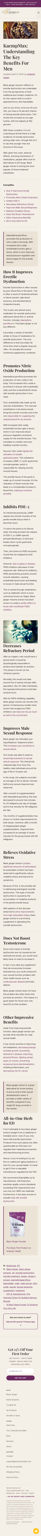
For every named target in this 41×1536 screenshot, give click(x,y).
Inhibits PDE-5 (13, 201)
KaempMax (8, 1283)
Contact (9, 1456)
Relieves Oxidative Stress (18, 211)
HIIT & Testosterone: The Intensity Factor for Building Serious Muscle (20, 1297)
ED (18, 1266)
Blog (8, 1436)
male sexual (26, 1283)
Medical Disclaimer (27, 1522)
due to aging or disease (24, 564)
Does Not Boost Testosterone (20, 214)
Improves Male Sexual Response (21, 207)
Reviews (10, 1441)
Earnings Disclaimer (11, 1523)
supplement (8, 1290)
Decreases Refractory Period (20, 204)
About (8, 1446)
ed (13, 1273)
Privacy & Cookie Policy (12, 1522)
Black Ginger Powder (16, 1241)
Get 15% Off (20, 1378)
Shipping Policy (13, 1472)
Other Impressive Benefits (18, 217)
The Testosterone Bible (16, 1430)
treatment (20, 1290)
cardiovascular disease (14, 982)
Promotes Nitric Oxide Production (22, 197)
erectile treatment (11, 1276)
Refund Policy (12, 1477)
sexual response (24, 1287)
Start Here (10, 1425)
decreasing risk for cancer (15, 1071)
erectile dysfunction (25, 1273)
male (17, 1283)
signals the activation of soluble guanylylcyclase (18, 454)
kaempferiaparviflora (20, 1280)
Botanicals (11, 1266)
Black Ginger (11, 1394)
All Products (11, 1410)
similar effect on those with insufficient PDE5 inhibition (19, 606)
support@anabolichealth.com (18, 1461)
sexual (13, 1287)
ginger (24, 1276)
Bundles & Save (13, 1415)
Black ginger (12, 1269)
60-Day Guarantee (14, 1467)
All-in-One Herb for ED (16, 221)
